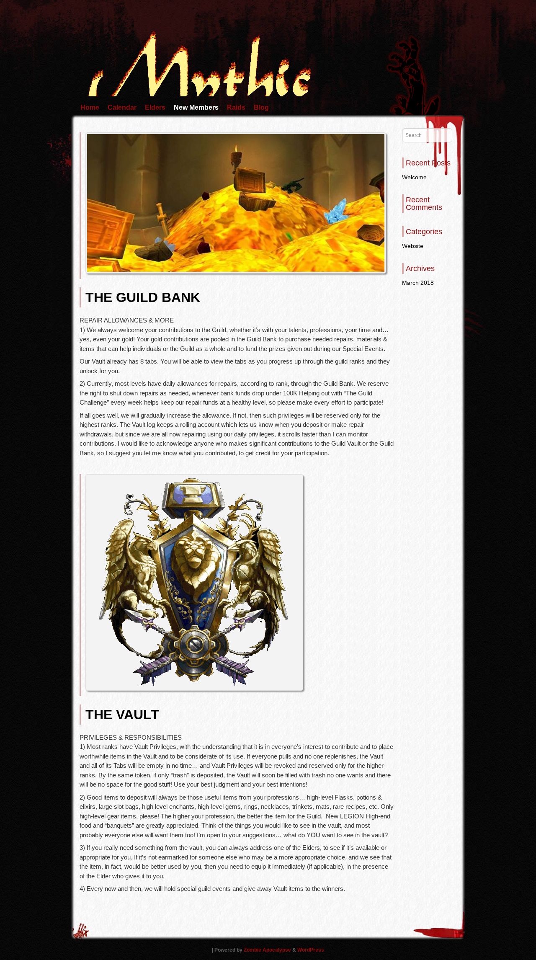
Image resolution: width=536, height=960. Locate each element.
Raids (236, 107)
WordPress (310, 950)
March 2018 (418, 282)
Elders (155, 107)
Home (89, 107)
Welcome (414, 177)
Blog (261, 107)
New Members (196, 107)
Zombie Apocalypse (268, 950)
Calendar (122, 107)
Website (412, 246)
